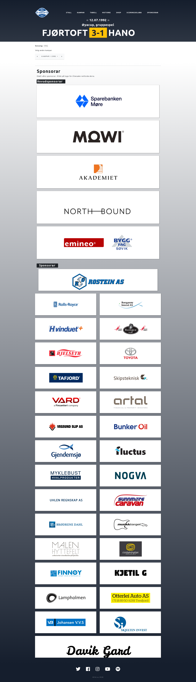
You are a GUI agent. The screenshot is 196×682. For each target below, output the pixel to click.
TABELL (93, 12)
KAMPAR (81, 12)
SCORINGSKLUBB (134, 12)
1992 (46, 46)
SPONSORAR (152, 12)
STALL (69, 12)
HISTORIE (106, 12)
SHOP (118, 12)
